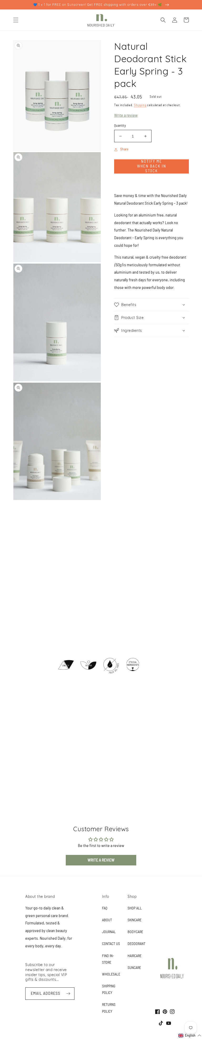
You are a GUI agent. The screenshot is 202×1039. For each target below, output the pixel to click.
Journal (109, 932)
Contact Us (111, 944)
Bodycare (135, 932)
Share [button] (124, 149)
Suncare (134, 968)
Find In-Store (108, 959)
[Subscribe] (68, 993)
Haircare (135, 956)
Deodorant (136, 944)
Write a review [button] (101, 860)
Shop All (135, 908)
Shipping (140, 105)
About (107, 920)
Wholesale (111, 974)
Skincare (135, 920)
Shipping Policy (108, 989)
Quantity (120, 125)
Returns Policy (108, 1008)
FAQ (104, 908)
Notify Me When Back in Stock (151, 166)
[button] (16, 20)
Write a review (126, 115)
